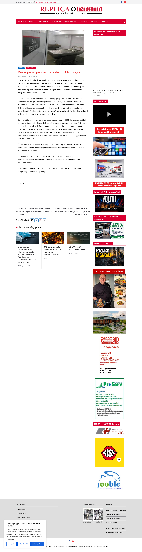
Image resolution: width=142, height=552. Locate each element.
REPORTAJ (84, 22)
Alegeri (11, 544)
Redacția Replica (33, 76)
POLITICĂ (32, 22)
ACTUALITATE (21, 22)
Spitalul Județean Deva (23, 518)
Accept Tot (37, 544)
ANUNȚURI (104, 22)
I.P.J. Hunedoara (21, 513)
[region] (25, 534)
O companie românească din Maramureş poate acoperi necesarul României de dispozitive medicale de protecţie (27, 254)
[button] (77, 21)
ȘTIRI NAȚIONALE (31, 67)
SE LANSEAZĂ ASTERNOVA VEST (77, 248)
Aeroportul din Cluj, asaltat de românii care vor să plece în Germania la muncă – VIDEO (35, 211)
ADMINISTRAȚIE (43, 22)
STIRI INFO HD (56, 22)
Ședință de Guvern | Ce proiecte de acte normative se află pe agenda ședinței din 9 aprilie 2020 (70, 211)
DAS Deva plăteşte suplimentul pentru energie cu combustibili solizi (52, 251)
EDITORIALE (94, 22)
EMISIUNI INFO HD (70, 22)
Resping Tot (24, 544)
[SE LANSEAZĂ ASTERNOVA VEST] (78, 233)
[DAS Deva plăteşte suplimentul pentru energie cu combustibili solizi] (53, 233)
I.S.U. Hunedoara (21, 510)
